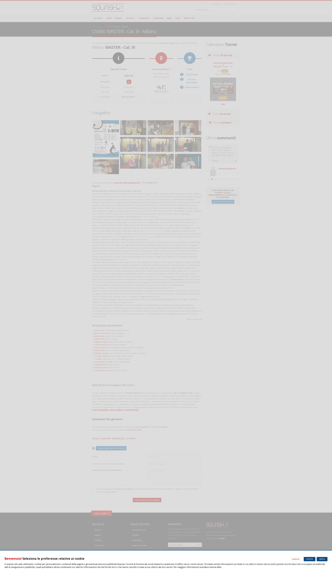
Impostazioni (296, 559)
